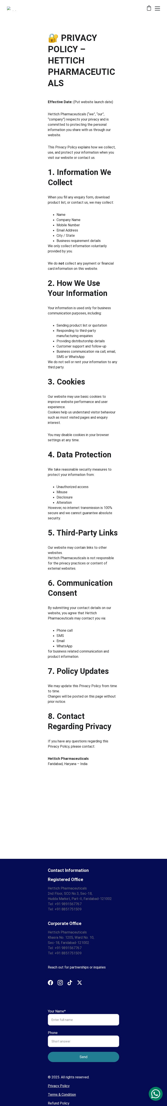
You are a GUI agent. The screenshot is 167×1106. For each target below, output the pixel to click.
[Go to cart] (149, 8)
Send (83, 1057)
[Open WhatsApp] (156, 1094)
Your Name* (57, 1011)
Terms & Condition (62, 1095)
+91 (58, 904)
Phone (53, 1033)
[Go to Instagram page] (60, 982)
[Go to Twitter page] (79, 982)
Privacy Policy (59, 1086)
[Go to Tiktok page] (69, 982)
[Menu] (157, 8)
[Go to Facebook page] (50, 982)
